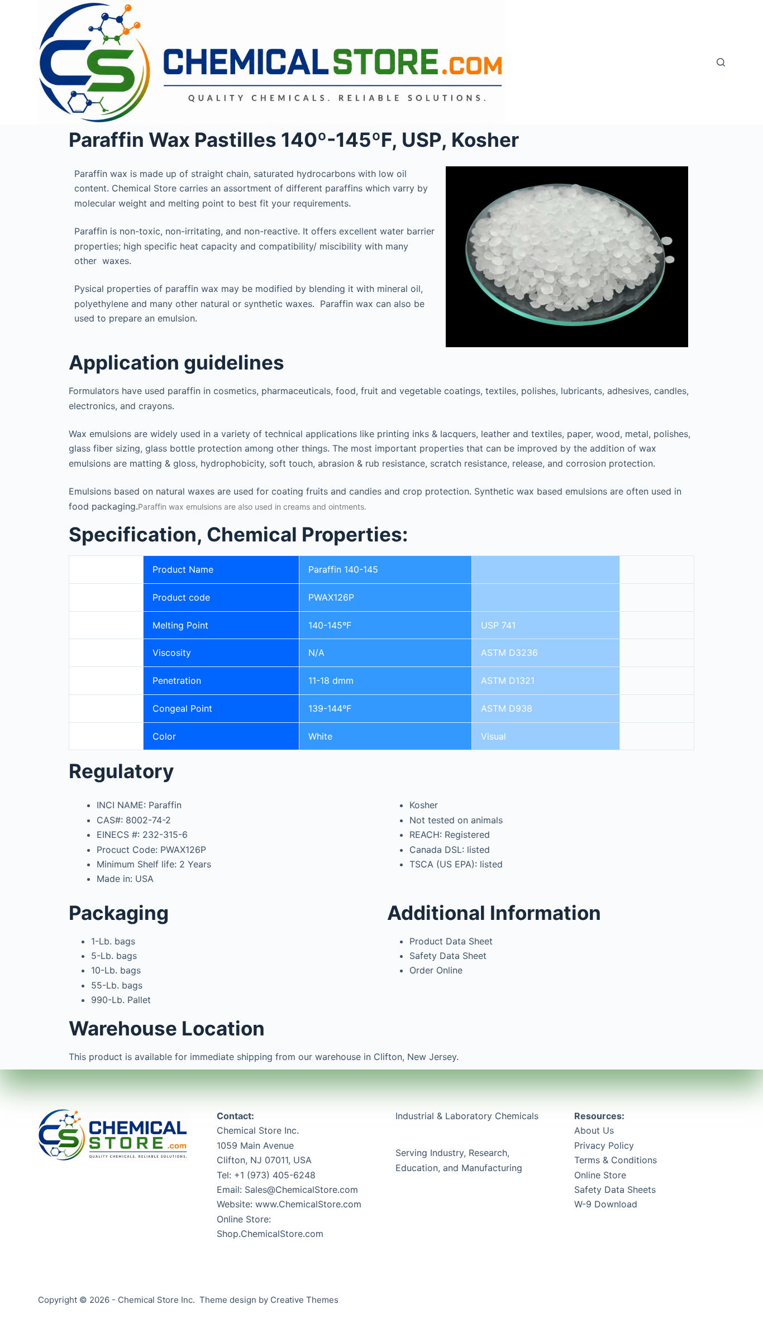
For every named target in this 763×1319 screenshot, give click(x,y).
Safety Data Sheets (615, 1189)
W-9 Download (605, 1204)
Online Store (600, 1175)
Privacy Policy (604, 1145)
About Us (594, 1130)
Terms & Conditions (615, 1159)
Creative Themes (304, 1299)
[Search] (721, 62)
